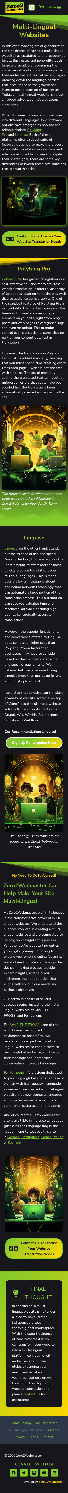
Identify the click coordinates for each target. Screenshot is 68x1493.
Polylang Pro (12, 279)
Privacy (20, 1437)
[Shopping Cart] (41, 7)
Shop (27, 1423)
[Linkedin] (54, 1473)
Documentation (46, 1423)
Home (15, 1423)
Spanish (14, 1142)
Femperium (18, 1072)
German (13, 1137)
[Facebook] (14, 1473)
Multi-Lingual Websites (26, 1430)
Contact (47, 1437)
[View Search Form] (32, 7)
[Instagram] (34, 1473)
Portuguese (30, 1137)
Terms (33, 1437)
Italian (58, 1137)
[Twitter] (24, 1473)
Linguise (21, 134)
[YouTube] (44, 1473)
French (46, 1137)
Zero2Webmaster (51, 1482)
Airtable (53, 1430)
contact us (31, 1394)
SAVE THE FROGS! (25, 1024)
